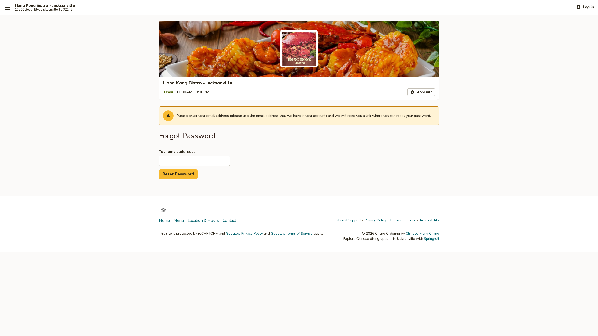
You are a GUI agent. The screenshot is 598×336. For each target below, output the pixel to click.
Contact (229, 220)
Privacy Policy (375, 220)
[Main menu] (7, 7)
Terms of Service (403, 220)
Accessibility (429, 220)
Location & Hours (203, 220)
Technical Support (347, 220)
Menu (179, 220)
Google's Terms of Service (292, 233)
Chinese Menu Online (422, 233)
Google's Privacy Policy (244, 233)
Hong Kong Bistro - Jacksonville (45, 5)
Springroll (431, 238)
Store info (423, 92)
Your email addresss (177, 151)
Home (164, 220)
